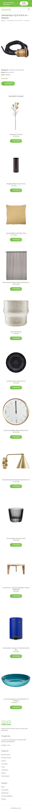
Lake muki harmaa (16, 332)
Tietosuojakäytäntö (6, 796)
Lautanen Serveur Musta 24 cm (16, 381)
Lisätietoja (8, 83)
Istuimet (3, 761)
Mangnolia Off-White (16, 134)
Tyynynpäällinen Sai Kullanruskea (16, 233)
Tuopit (3, 767)
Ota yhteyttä (4, 790)
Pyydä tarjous (24, 3)
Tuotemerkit (12, 70)
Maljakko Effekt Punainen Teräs (16, 184)
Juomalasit (4, 764)
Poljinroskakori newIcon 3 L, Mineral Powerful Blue (16, 649)
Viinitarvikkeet (5, 776)
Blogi (2, 787)
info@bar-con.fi (5, 745)
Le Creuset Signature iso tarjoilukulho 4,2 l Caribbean (16, 700)
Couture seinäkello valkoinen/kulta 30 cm (16, 430)
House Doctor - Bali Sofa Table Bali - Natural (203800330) (16, 588)
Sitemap (3, 799)
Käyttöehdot (4, 793)
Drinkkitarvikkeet (6, 757)
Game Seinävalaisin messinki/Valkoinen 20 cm (16, 480)
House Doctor (20, 70)
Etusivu (3, 20)
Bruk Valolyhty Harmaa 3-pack (16, 538)
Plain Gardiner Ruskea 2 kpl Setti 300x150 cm (16, 282)
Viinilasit (3, 773)
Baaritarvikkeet (5, 754)
